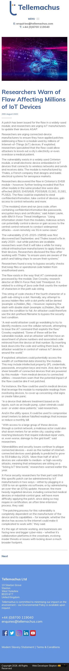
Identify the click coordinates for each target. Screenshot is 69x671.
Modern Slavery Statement (18, 647)
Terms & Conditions (48, 647)
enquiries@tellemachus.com (34, 23)
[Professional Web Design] (62, 666)
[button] (31, 19)
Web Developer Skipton (44, 665)
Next (5, 556)
